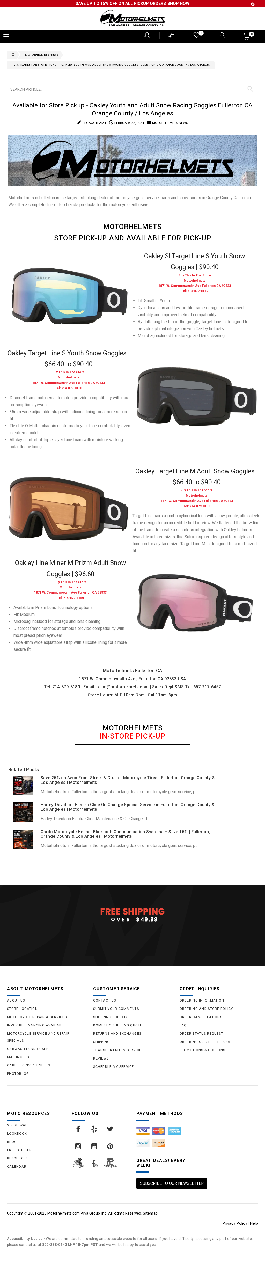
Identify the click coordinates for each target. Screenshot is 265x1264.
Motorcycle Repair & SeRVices (37, 1017)
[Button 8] (250, 89)
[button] (247, 37)
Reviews (101, 1058)
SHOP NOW (178, 3)
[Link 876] (110, 1146)
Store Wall (18, 1125)
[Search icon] (219, 35)
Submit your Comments (116, 1009)
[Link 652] (12, 55)
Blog (12, 1142)
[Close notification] (253, 4)
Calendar (16, 1166)
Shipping (101, 1042)
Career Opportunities (28, 1065)
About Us (16, 1000)
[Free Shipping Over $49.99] (132, 914)
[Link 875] (94, 1146)
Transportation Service (117, 1050)
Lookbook (17, 1133)
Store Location (22, 1009)
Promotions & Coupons (202, 1050)
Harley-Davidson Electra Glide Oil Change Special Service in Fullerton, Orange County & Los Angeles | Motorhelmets (128, 807)
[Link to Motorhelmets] (132, 19)
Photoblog (18, 1074)
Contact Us (104, 1000)
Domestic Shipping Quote (117, 1025)
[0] (196, 36)
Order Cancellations (201, 1017)
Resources (17, 1158)
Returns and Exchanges (117, 1033)
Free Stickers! (21, 1150)
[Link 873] (110, 1129)
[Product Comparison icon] (171, 36)
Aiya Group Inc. (94, 1213)
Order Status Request (201, 1033)
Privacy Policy (234, 1223)
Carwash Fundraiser (28, 1049)
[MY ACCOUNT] (147, 35)
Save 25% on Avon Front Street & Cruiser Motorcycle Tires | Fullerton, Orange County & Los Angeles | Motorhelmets (128, 780)
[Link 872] (94, 1129)
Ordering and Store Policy (206, 1009)
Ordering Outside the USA (205, 1042)
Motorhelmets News (41, 54)
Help (254, 1223)
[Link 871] (78, 1129)
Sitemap (150, 1213)
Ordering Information (202, 1000)
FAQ (183, 1025)
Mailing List (19, 1057)
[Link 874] (78, 1146)
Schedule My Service (113, 1067)
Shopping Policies (110, 1017)
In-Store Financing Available (36, 1025)
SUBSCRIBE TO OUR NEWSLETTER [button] (172, 1183)
